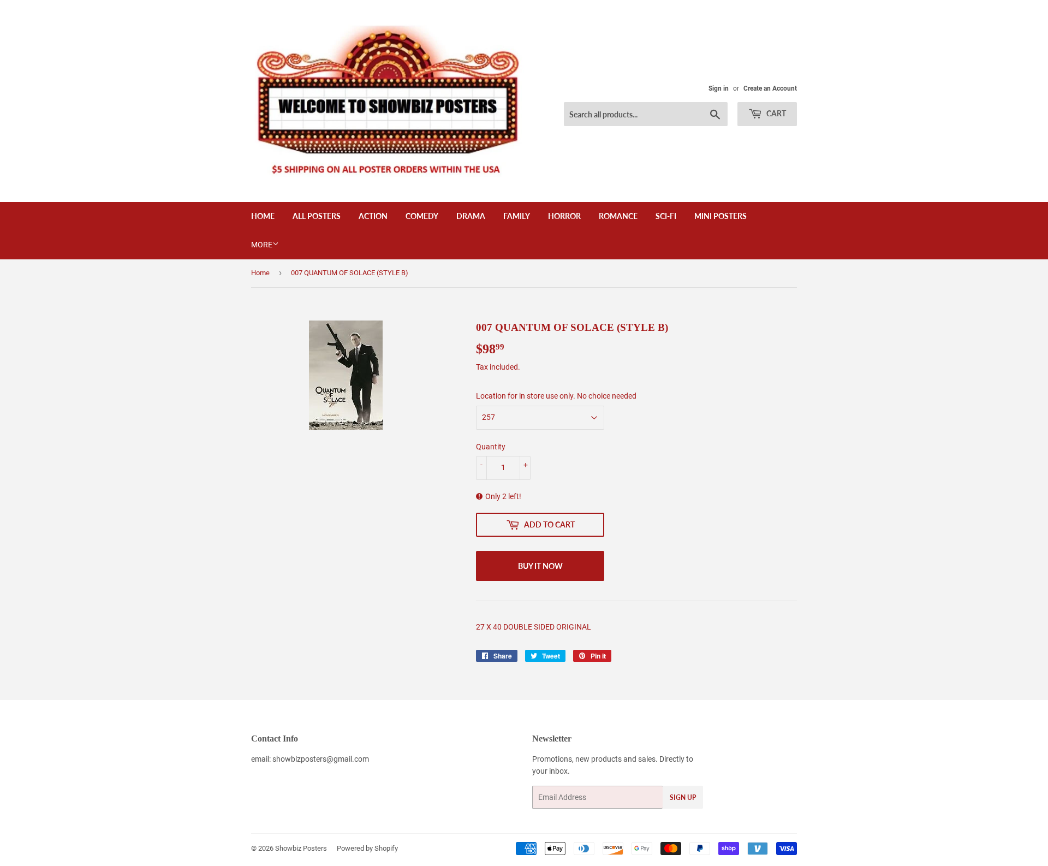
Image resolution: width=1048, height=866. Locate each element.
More (261, 244)
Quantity (490, 446)
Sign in (718, 88)
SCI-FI (666, 216)
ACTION (373, 216)
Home (263, 216)
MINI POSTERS (720, 216)
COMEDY (422, 216)
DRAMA (470, 216)
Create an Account (770, 88)
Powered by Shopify (367, 848)
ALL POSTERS (317, 216)
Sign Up (683, 797)
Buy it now (540, 566)
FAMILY (516, 216)
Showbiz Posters (301, 848)
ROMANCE (618, 216)
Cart (775, 113)
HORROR (564, 216)
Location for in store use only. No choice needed (556, 396)
